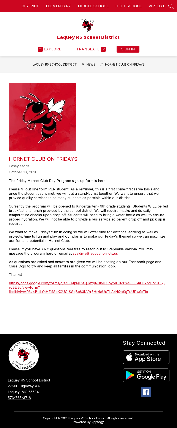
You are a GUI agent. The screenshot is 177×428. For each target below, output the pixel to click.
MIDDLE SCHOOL (93, 6)
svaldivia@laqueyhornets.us (95, 253)
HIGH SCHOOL (128, 6)
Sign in (128, 49)
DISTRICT (30, 6)
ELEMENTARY (58, 6)
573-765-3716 (19, 398)
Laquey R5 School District (55, 64)
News (91, 64)
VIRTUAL (157, 6)
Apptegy (98, 422)
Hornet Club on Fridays (125, 64)
